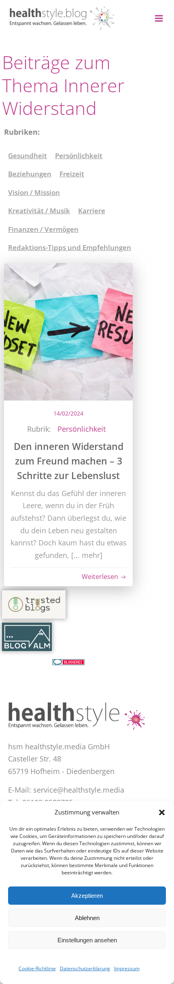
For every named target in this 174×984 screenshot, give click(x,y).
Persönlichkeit (78, 155)
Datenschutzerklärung (85, 968)
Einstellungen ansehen (87, 940)
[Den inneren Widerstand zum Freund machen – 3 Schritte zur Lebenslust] (68, 330)
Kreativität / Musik (39, 210)
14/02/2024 (68, 413)
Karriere (91, 210)
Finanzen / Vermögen (43, 229)
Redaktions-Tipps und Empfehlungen (69, 247)
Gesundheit (27, 155)
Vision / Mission (34, 192)
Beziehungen (29, 173)
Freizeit (71, 173)
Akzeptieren (87, 895)
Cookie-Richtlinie (37, 968)
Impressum (127, 968)
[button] (162, 812)
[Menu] (159, 18)
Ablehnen (87, 917)
